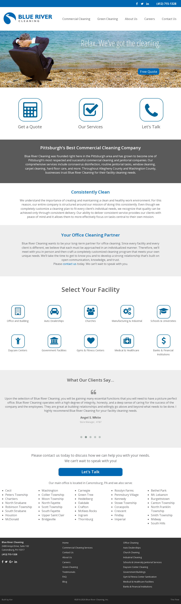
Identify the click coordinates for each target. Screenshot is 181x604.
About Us (131, 19)
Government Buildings (134, 572)
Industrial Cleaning (132, 557)
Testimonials (68, 572)
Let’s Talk (90, 471)
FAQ (64, 576)
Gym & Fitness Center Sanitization (140, 576)
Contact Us (169, 19)
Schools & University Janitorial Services (142, 562)
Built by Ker (7, 599)
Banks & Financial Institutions (137, 586)
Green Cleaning (107, 19)
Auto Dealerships (132, 547)
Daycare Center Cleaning (135, 567)
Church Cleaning (131, 552)
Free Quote (148, 71)
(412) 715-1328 (166, 4)
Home (65, 542)
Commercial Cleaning (76, 19)
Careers (149, 19)
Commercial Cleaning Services (77, 547)
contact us (69, 264)
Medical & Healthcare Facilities (138, 581)
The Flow (175, 599)
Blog (64, 581)
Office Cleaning (130, 542)
